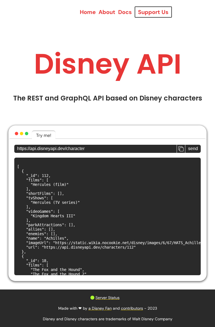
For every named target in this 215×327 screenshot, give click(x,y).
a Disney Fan (100, 308)
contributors (132, 308)
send (193, 148)
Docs (125, 12)
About (107, 12)
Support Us (153, 12)
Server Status (107, 297)
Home (88, 12)
